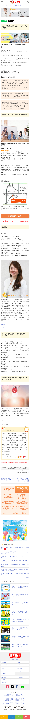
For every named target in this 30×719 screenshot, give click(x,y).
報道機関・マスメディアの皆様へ (7, 679)
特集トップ (15, 478)
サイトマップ (4, 673)
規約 (2, 671)
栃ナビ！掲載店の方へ (20, 677)
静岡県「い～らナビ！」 (20, 700)
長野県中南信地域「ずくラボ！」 (21, 698)
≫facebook (3, 326)
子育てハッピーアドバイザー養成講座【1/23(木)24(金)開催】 (23, 480)
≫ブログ (3, 324)
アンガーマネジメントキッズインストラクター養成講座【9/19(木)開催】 (22, 508)
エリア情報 (19, 717)
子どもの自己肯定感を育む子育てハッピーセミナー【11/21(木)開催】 (7, 502)
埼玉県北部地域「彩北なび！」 (9, 703)
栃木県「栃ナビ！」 (11, 694)
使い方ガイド (4, 668)
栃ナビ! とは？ (15, 659)
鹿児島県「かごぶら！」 (20, 702)
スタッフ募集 (4, 682)
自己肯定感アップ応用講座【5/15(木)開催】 (6, 479)
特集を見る (3, 662)
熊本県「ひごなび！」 (19, 694)
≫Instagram (4, 327)
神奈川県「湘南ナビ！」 (10, 700)
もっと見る (26, 577)
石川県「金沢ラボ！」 (10, 702)
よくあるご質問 (19, 668)
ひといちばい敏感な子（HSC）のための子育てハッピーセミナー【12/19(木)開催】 (22, 496)
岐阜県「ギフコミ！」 (10, 698)
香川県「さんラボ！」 (19, 699)
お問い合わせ (18, 671)
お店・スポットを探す (4, 717)
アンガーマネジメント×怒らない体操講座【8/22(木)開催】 (8, 508)
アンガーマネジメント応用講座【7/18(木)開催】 (15, 513)
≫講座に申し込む (15, 216)
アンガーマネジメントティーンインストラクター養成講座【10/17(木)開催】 (22, 502)
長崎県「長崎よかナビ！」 (20, 695)
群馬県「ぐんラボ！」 (10, 699)
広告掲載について (4, 677)
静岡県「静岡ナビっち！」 (9, 695)
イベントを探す (11, 717)
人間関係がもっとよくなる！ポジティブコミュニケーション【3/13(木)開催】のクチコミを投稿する (15, 468)
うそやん (7, 428)
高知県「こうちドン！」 (20, 703)
